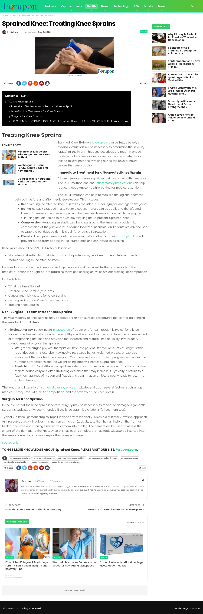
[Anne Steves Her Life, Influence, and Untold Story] (159, 118)
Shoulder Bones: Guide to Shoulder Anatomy (33, 509)
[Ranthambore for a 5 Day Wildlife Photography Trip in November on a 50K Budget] (159, 65)
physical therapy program (60, 387)
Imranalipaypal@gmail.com (44, 493)
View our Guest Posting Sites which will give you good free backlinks (107, 490)
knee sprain (100, 142)
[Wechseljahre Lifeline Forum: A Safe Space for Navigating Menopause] (9, 169)
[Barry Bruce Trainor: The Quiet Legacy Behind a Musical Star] (159, 78)
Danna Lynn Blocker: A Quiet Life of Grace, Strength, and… (182, 104)
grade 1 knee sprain (40, 462)
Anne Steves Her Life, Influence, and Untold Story (181, 117)
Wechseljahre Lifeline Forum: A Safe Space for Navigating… (33, 167)
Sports (148, 6)
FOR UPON (97, 486)
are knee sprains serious (44, 458)
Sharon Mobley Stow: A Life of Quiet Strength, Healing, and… (182, 90)
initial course (61, 329)
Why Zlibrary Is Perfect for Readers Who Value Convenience (182, 37)
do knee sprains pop (129, 458)
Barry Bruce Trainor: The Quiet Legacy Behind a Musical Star (183, 77)
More (161, 6)
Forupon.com (126, 449)
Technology (121, 6)
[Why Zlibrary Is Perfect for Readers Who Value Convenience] (159, 38)
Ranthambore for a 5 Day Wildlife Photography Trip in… (184, 63)
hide (23, 96)
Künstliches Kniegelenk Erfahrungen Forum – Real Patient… (34, 154)
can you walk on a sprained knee (71, 458)
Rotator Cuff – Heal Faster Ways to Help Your (116, 509)
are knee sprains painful (20, 458)
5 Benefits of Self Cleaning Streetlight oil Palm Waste (182, 50)
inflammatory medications (114, 183)
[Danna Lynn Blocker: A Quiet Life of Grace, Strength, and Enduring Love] (159, 105)
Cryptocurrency (71, 6)
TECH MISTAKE (81, 486)
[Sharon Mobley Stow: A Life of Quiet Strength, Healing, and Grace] (159, 92)
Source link (10, 442)
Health (91, 6)
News (104, 6)
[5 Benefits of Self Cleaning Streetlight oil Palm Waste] (159, 51)
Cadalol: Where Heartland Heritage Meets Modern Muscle (34, 181)
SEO (136, 6)
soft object (123, 236)
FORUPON (195, 608)
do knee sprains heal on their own (103, 458)
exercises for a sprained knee (16, 462)
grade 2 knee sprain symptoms (65, 462)
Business (50, 6)
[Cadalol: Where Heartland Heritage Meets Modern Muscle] (9, 182)
